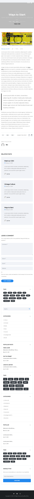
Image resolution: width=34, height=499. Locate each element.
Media (17, 21)
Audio (10, 292)
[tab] (17, 290)
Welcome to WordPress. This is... (10, 350)
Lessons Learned (8, 364)
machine (12, 295)
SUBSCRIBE (17, 480)
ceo (14, 292)
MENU (28, 3)
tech (24, 298)
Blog (14, 21)
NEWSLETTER (7, 468)
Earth (20, 292)
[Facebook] (29, 135)
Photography (12, 298)
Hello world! (6, 347)
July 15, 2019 (5, 360)
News (5, 329)
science (19, 298)
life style (6, 295)
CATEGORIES (7, 316)
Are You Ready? (7, 356)
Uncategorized (7, 334)
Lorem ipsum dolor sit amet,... (10, 358)
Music (23, 295)
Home (10, 21)
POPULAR (6, 425)
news (28, 295)
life (24, 292)
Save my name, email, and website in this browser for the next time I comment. (17, 275)
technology (6, 300)
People (5, 298)
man (18, 295)
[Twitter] (32, 135)
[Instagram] (20, 493)
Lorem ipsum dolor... (8, 435)
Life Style (6, 323)
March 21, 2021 (6, 352)
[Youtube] (17, 493)
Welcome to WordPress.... (9, 428)
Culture (5, 320)
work (13, 300)
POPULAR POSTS (8, 344)
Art (5, 292)
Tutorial (6, 332)
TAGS (4, 289)
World (5, 337)
